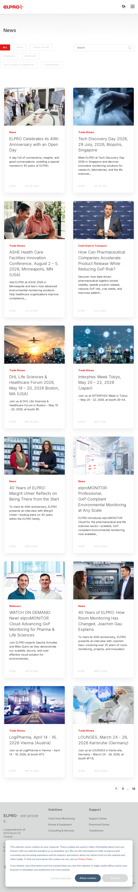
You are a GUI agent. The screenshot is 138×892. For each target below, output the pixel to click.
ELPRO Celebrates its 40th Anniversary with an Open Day (34, 144)
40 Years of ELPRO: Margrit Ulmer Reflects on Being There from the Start (34, 493)
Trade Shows (41, 47)
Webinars (9, 56)
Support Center (98, 818)
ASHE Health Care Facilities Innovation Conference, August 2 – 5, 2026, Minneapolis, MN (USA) (33, 263)
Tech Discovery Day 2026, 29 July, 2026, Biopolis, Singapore (103, 144)
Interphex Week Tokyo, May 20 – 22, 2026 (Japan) (99, 382)
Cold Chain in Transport (18, 65)
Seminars (30, 56)
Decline (115, 878)
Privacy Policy (85, 859)
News (19, 47)
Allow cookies (88, 878)
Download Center (99, 824)
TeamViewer (96, 830)
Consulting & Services (61, 830)
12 (133, 788)
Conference (51, 65)
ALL (5, 47)
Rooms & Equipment (60, 824)
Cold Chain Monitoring (61, 818)
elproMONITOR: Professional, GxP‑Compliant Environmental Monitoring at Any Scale (102, 499)
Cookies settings (61, 878)
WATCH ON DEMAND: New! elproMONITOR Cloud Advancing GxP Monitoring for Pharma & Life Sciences (32, 623)
